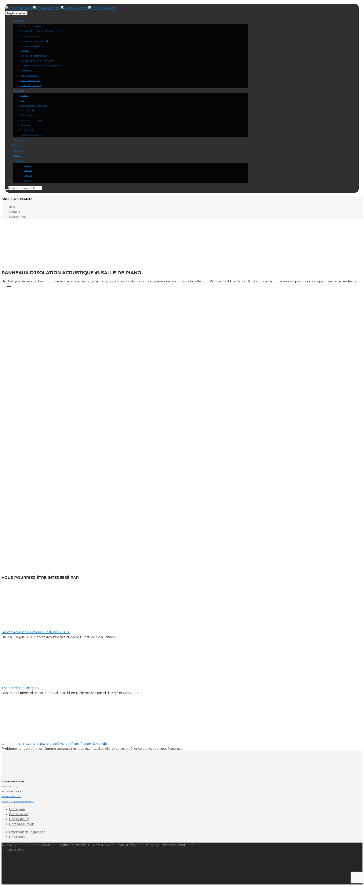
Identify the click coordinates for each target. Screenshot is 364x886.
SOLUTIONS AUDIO (30, 80)
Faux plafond (27, 110)
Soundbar (25, 51)
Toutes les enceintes (30, 26)
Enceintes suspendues (31, 36)
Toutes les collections (30, 85)
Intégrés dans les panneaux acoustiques (40, 65)
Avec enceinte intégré (31, 120)
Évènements (18, 814)
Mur (22, 100)
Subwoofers (26, 70)
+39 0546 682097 (11, 796)
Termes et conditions (177, 845)
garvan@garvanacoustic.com (18, 801)
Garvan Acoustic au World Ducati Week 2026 (36, 632)
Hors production (21, 824)
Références (18, 145)
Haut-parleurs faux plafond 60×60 (37, 60)
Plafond (24, 95)
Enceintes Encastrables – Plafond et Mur (40, 31)
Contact (17, 155)
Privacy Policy (125, 845)
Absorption (18, 90)
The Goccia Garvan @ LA (20, 688)
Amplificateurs (20, 140)
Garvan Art (25, 125)
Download (17, 837)
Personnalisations (29, 75)
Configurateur (27, 130)
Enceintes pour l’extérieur (33, 55)
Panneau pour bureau (31, 115)
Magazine (18, 150)
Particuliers (14, 211)
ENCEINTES (19, 21)
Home (12, 207)
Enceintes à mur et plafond (34, 41)
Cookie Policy (149, 845)
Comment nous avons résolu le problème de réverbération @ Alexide (54, 744)
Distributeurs (19, 819)
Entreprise (17, 809)
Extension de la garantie (27, 832)
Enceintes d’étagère (30, 46)
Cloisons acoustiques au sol (33, 105)
